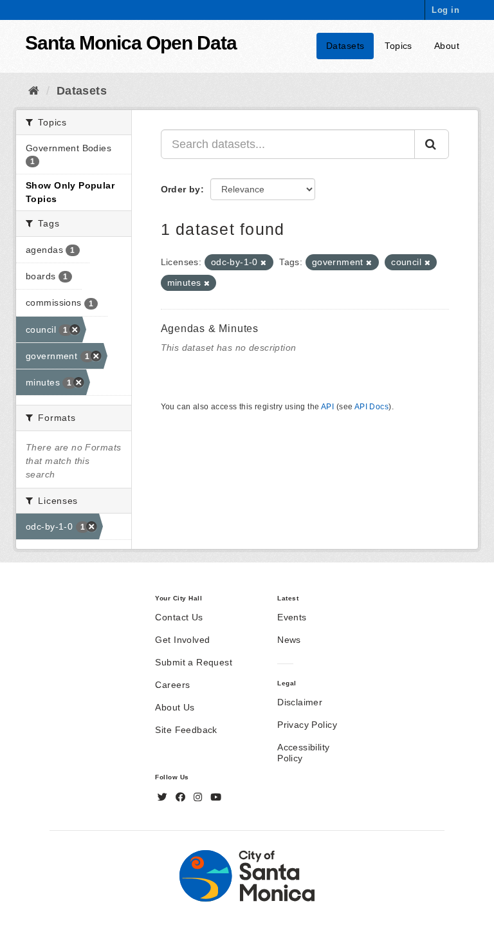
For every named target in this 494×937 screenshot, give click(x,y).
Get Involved (182, 640)
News (289, 640)
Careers (172, 685)
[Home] (33, 90)
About (446, 46)
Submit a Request (193, 662)
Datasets (345, 46)
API (327, 406)
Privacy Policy (307, 724)
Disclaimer (299, 702)
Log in (445, 10)
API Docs (371, 406)
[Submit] (431, 144)
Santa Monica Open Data (131, 42)
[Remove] (263, 262)
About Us (174, 707)
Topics (398, 46)
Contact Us (179, 617)
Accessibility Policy (303, 752)
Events (292, 617)
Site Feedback (186, 730)
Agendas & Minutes (210, 328)
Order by (181, 189)
